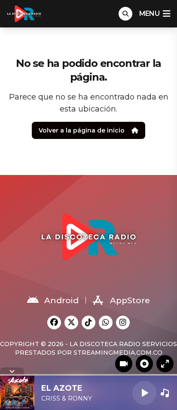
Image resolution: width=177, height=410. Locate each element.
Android (61, 300)
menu (149, 13)
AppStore (130, 300)
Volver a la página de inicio (82, 130)
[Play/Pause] (144, 393)
